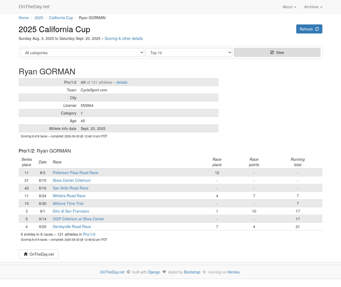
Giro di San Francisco (71, 211)
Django (154, 272)
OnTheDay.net (35, 6)
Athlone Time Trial (68, 203)
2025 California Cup (54, 29)
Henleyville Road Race (72, 226)
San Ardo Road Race (70, 188)
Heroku (234, 272)
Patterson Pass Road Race (75, 172)
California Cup (61, 17)
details (121, 82)
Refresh (307, 29)
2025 (39, 17)
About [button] (288, 6)
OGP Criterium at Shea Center (78, 218)
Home (24, 17)
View (279, 52)
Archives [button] (312, 6)
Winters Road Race (69, 195)
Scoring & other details (124, 38)
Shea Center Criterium (72, 180)
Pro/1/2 (26, 150)
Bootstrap (192, 272)
